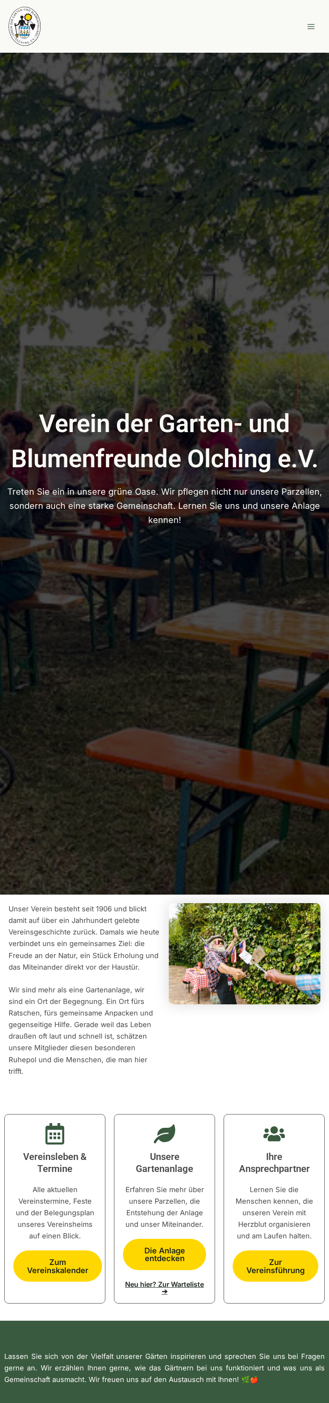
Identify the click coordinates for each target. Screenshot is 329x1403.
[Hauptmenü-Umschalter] (310, 26)
